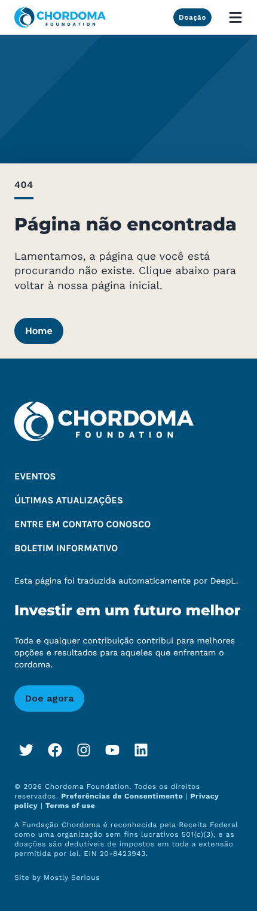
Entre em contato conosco (82, 524)
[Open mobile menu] (235, 17)
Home (39, 330)
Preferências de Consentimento (123, 796)
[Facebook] (55, 750)
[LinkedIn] (141, 750)
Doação (192, 17)
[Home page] (60, 17)
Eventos (35, 476)
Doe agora (49, 698)
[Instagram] (84, 750)
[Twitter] (26, 750)
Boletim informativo (66, 548)
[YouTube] (112, 750)
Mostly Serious (72, 877)
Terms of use (70, 805)
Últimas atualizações (68, 500)
